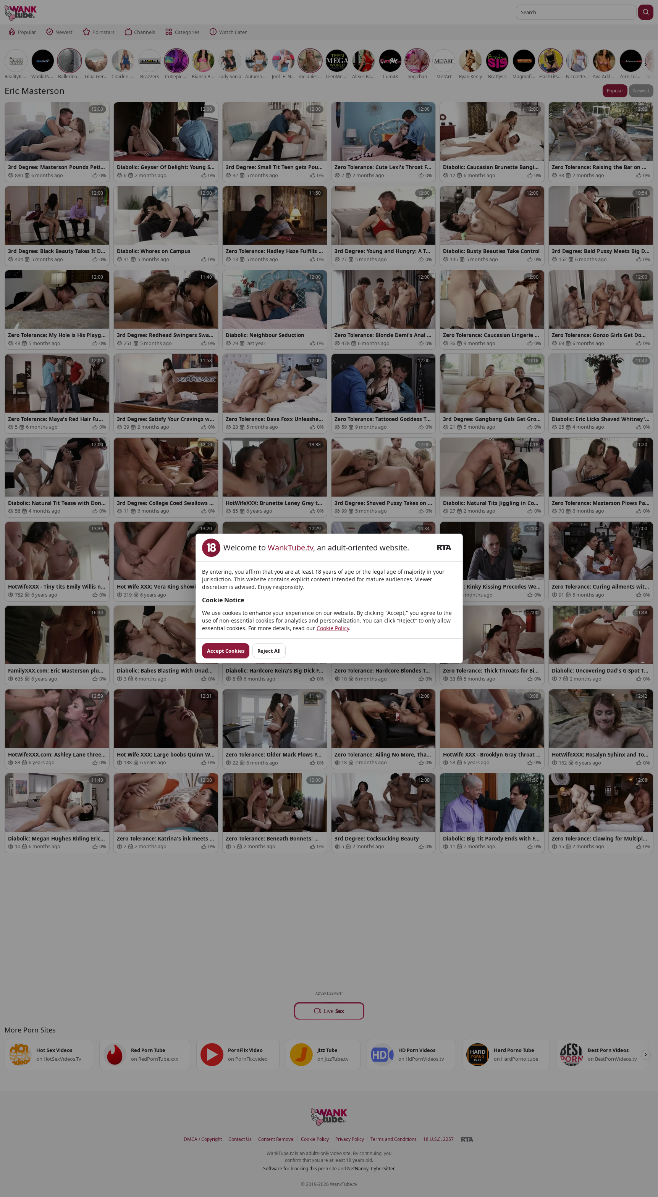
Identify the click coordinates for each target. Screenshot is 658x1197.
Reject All (269, 650)
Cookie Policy (333, 628)
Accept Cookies (225, 650)
